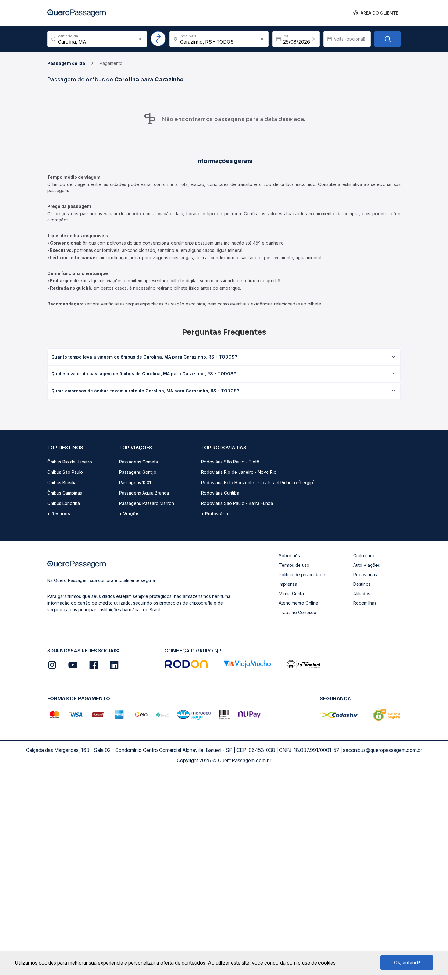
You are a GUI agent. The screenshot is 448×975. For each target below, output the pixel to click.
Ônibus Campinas (64, 492)
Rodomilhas (364, 602)
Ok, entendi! (407, 962)
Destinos (362, 584)
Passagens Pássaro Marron (146, 503)
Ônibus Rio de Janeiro (69, 461)
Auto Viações (366, 565)
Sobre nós (289, 555)
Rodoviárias (365, 574)
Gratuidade (364, 555)
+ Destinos (58, 513)
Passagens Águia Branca (144, 492)
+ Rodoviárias (216, 513)
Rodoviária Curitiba (220, 492)
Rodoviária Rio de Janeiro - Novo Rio (238, 472)
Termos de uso (294, 565)
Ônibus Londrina (63, 503)
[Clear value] (314, 39)
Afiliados (361, 593)
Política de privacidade (302, 574)
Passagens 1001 (135, 482)
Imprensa (288, 584)
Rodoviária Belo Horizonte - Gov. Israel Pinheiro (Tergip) (258, 482)
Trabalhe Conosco (297, 612)
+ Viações (130, 513)
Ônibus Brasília (61, 482)
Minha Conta (291, 593)
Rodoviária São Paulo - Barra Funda (237, 503)
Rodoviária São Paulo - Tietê (230, 461)
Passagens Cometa (138, 461)
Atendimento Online (298, 602)
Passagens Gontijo (137, 472)
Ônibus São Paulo (65, 472)
